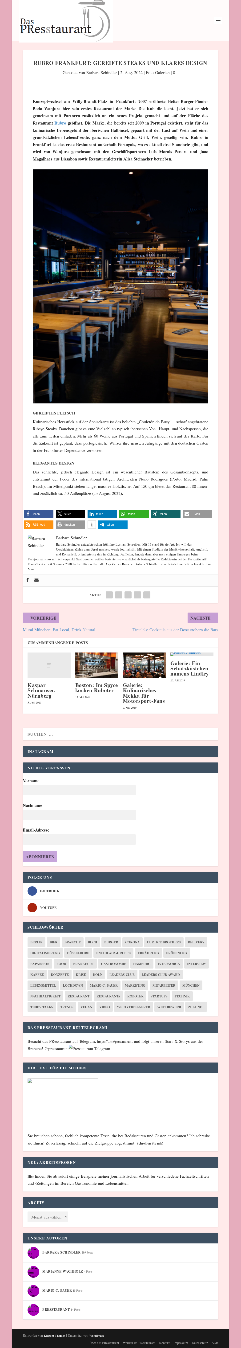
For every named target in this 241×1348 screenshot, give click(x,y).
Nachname (32, 805)
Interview (196, 963)
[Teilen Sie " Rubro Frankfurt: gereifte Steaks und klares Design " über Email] (137, 595)
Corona (132, 942)
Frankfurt (83, 963)
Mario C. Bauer (104, 985)
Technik (182, 996)
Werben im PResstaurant (139, 1342)
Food (61, 963)
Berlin (36, 942)
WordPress (96, 1335)
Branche (72, 942)
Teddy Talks (41, 1006)
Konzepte (60, 974)
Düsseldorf (78, 952)
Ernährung (148, 952)
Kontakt (164, 1342)
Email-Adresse (36, 830)
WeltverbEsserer (133, 1006)
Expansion (39, 963)
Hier (31, 1176)
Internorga (169, 963)
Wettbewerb (169, 1006)
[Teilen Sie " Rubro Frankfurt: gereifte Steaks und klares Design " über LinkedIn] (128, 595)
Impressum (180, 1342)
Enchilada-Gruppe (113, 952)
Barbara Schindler (101, 72)
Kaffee (37, 974)
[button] (38, 514)
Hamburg (142, 963)
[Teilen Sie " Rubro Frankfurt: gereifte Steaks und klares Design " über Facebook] (109, 595)
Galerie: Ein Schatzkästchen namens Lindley (189, 668)
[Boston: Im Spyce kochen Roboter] (96, 665)
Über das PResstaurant (104, 1342)
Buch (92, 942)
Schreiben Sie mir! (150, 1143)
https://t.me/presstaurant (115, 1041)
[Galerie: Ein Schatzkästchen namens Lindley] (191, 654)
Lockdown (73, 985)
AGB (215, 1342)
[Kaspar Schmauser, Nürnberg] (49, 665)
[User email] (36, 580)
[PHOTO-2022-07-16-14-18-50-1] (120, 402)
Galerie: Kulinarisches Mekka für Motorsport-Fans (144, 693)
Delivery (196, 942)
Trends (66, 1006)
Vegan (86, 1006)
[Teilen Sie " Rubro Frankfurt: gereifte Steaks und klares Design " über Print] (147, 595)
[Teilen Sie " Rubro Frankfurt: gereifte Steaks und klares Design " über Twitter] (118, 595)
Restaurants (108, 996)
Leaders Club (122, 974)
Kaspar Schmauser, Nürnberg (42, 690)
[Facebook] (27, 580)
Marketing (135, 985)
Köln (97, 974)
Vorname (31, 781)
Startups (159, 996)
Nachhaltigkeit (45, 996)
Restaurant (78, 996)
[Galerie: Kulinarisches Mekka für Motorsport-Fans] (144, 665)
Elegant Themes (54, 1335)
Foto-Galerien (158, 72)
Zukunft (196, 1006)
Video (104, 1006)
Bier (53, 942)
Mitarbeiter (164, 985)
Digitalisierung (45, 952)
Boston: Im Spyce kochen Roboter (96, 687)
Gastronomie (113, 963)
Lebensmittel (43, 985)
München (191, 985)
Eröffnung (176, 952)
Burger (111, 942)
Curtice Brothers (164, 942)
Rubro (60, 123)
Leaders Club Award (161, 974)
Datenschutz (200, 1342)
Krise (81, 974)
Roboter (135, 996)
